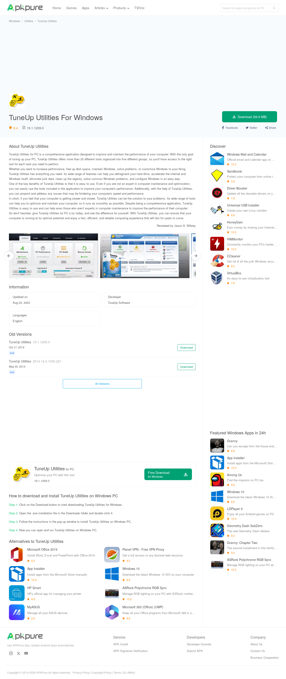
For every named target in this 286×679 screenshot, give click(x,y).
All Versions (102, 383)
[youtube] (26, 653)
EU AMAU (129, 672)
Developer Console (199, 644)
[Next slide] (195, 255)
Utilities (28, 21)
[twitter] (18, 653)
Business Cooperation (264, 657)
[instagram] (11, 653)
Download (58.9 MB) (252, 117)
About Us (256, 644)
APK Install (120, 644)
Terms (117, 672)
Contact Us (257, 651)
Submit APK (195, 651)
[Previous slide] (8, 255)
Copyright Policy (101, 672)
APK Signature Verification (130, 651)
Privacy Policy (81, 672)
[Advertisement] (143, 57)
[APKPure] (25, 7)
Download (186, 347)
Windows (14, 21)
